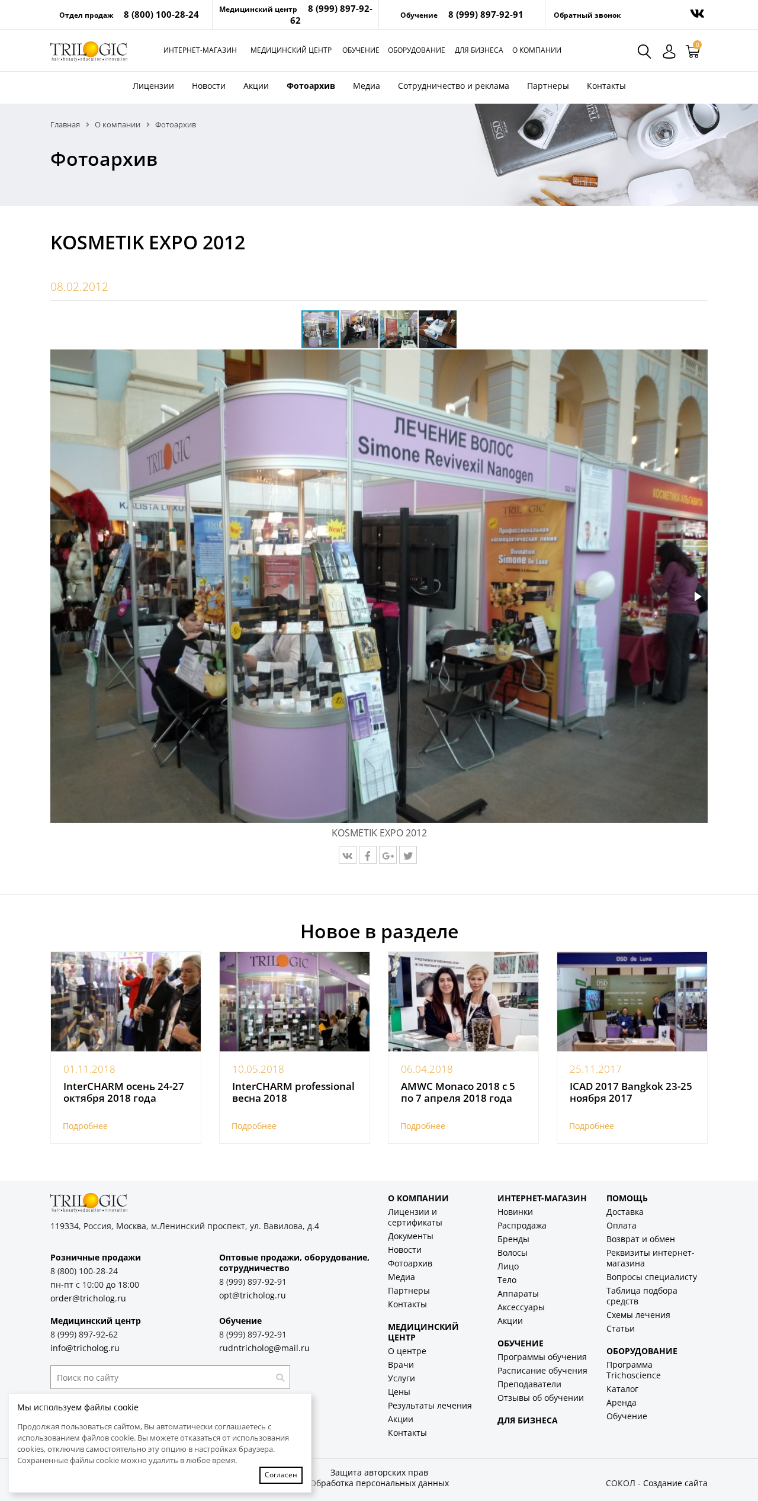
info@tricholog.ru (85, 1348)
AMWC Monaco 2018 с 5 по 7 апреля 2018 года (458, 1092)
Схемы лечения (638, 1314)
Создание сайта (675, 1483)
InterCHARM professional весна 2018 (293, 1092)
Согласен (281, 1475)
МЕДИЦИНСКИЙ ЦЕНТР (423, 1332)
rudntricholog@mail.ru (264, 1348)
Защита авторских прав (379, 1472)
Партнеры (548, 85)
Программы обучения (542, 1356)
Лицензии (153, 85)
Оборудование (416, 50)
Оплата (621, 1225)
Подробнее (85, 1126)
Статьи (620, 1328)
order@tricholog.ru (88, 1298)
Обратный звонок (587, 15)
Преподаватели (529, 1384)
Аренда (621, 1402)
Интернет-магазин (200, 50)
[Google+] (388, 855)
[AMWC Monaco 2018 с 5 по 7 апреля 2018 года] (463, 1002)
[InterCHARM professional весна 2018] (295, 1002)
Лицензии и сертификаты (415, 1217)
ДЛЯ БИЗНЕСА (527, 1420)
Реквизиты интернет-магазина (650, 1258)
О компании (536, 50)
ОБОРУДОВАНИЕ (641, 1350)
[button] (360, 329)
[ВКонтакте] (347, 855)
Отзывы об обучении (540, 1397)
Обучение (361, 50)
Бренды (513, 1239)
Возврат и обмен (640, 1239)
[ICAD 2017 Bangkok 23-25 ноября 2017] (632, 1002)
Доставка (625, 1211)
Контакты (606, 85)
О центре (407, 1350)
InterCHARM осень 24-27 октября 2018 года (123, 1092)
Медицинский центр (291, 50)
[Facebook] (368, 855)
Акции (256, 85)
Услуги (401, 1378)
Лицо (508, 1266)
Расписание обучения (542, 1370)
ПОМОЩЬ (627, 1198)
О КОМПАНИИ (418, 1198)
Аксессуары (521, 1307)
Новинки (515, 1211)
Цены (399, 1391)
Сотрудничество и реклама (453, 85)
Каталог (622, 1388)
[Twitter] (408, 855)
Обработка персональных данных (379, 1483)
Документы (410, 1236)
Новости (209, 85)
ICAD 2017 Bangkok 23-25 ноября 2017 (631, 1092)
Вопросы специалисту (651, 1276)
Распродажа (522, 1225)
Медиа (366, 85)
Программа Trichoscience (633, 1370)
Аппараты (518, 1293)
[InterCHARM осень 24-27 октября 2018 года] (126, 1002)
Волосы (512, 1252)
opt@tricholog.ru (252, 1295)
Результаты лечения (430, 1405)
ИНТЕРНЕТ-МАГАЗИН (542, 1198)
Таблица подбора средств (641, 1296)
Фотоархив (311, 85)
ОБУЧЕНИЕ (520, 1343)
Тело (506, 1279)
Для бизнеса (479, 50)
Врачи (401, 1364)
